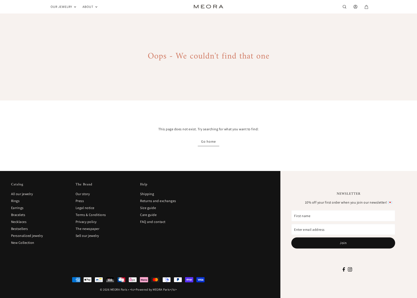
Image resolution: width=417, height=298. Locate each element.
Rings (15, 201)
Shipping (147, 194)
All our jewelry (22, 194)
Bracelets (18, 215)
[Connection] (344, 6)
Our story (83, 194)
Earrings (17, 208)
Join (343, 243)
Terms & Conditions (91, 215)
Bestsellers (19, 228)
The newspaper (87, 228)
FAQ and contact (152, 221)
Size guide (148, 208)
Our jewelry (62, 7)
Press (80, 201)
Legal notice (85, 208)
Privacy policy (86, 221)
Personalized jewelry (27, 235)
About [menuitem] (88, 7)
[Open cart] (366, 7)
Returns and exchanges (158, 201)
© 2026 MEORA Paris (113, 289)
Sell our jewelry (87, 235)
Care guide (148, 215)
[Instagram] (350, 269)
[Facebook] (344, 269)
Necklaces (19, 221)
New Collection (22, 242)
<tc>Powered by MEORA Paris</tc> (153, 289)
